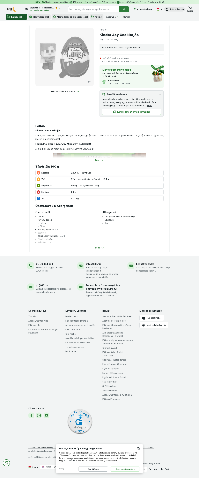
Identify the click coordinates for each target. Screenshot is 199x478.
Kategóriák (16, 17)
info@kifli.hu (93, 263)
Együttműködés (145, 263)
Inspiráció (111, 17)
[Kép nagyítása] (89, 82)
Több (149, 105)
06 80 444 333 (44, 263)
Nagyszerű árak (41, 17)
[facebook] (31, 415)
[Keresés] (124, 9)
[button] (174, 9)
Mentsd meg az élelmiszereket (72, 17)
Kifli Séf (98, 17)
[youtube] (46, 415)
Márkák (126, 17)
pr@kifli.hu (42, 285)
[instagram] (39, 415)
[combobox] (93, 9)
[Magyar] (159, 9)
